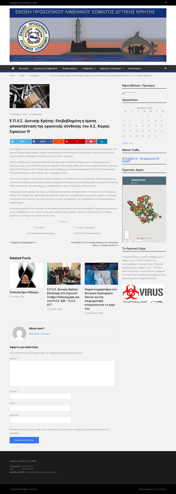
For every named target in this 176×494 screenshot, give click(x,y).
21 (137, 131)
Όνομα (13, 391)
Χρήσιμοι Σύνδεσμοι (110, 68)
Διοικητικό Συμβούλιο (45, 68)
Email (13, 403)
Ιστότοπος (14, 415)
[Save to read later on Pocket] (91, 141)
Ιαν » (131, 143)
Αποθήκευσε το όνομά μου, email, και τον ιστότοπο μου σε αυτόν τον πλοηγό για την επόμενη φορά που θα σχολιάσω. (59, 431)
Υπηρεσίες (87, 68)
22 (143, 131)
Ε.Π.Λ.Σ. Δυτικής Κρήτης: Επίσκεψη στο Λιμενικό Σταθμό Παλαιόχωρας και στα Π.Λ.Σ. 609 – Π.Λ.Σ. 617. (63, 297)
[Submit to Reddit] (58, 141)
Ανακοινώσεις (70, 68)
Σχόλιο (14, 358)
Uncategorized (35, 114)
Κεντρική (23, 68)
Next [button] (116, 292)
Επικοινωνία (134, 68)
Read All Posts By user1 (39, 333)
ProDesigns (161, 489)
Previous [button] (11, 292)
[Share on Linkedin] (102, 141)
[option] (26, 280)
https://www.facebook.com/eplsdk (165, 2)
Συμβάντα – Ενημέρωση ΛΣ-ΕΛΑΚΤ (141, 160)
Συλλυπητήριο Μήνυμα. (24, 292)
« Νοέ (124, 143)
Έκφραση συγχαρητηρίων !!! (23, 242)
